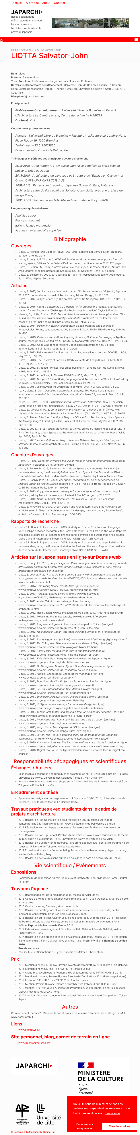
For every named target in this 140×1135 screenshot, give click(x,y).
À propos (32, 3)
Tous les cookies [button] (119, 1126)
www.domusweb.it (29, 1029)
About (46, 3)
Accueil (17, 3)
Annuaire (26, 49)
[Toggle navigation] (136, 39)
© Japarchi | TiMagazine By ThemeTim (33, 1131)
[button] (1, 41)
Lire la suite (112, 1113)
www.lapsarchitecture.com (34, 1042)
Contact (59, 3)
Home (14, 49)
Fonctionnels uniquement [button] (84, 1126)
